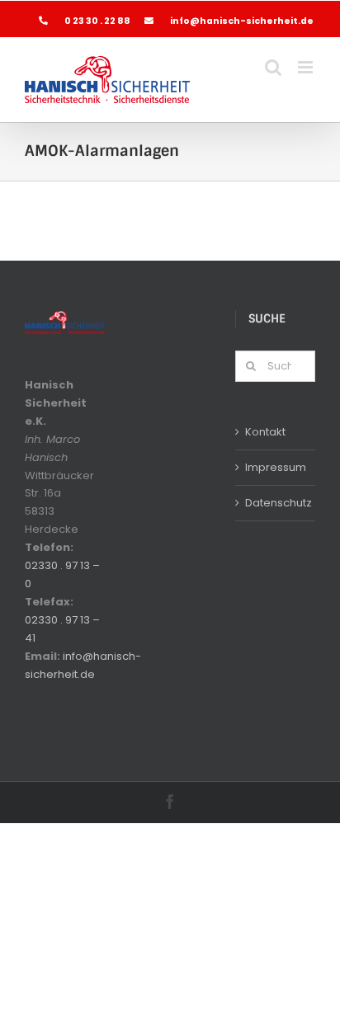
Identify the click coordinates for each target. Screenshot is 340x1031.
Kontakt (265, 432)
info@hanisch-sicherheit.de (242, 21)
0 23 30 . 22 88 (98, 21)
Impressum (275, 467)
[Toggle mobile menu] (306, 67)
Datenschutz (276, 503)
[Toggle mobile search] (273, 67)
